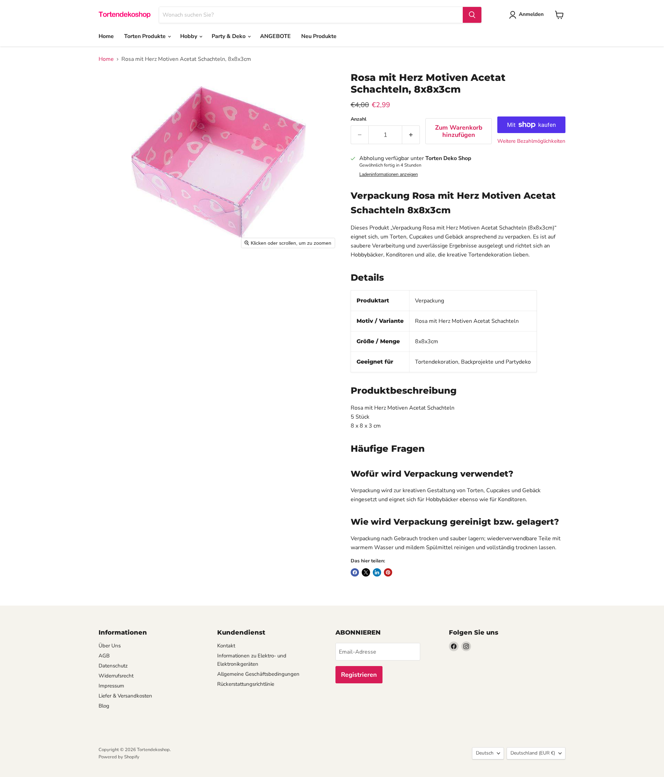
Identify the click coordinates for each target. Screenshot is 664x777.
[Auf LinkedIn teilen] (377, 572)
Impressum (111, 685)
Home (106, 36)
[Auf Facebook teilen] (355, 572)
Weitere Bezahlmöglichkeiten (531, 141)
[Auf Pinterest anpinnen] (388, 572)
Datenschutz (113, 665)
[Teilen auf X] (366, 572)
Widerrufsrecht (116, 675)
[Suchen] (472, 15)
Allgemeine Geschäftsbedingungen (258, 674)
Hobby (189, 36)
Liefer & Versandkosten (125, 695)
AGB (104, 655)
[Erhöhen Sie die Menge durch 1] (411, 134)
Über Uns (110, 645)
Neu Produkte (318, 36)
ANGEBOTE (275, 36)
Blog (104, 705)
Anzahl (358, 119)
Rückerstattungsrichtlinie (245, 684)
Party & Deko (229, 36)
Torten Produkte (145, 36)
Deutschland (532, 753)
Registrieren (359, 675)
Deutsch (485, 753)
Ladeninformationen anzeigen (388, 174)
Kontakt (226, 645)
